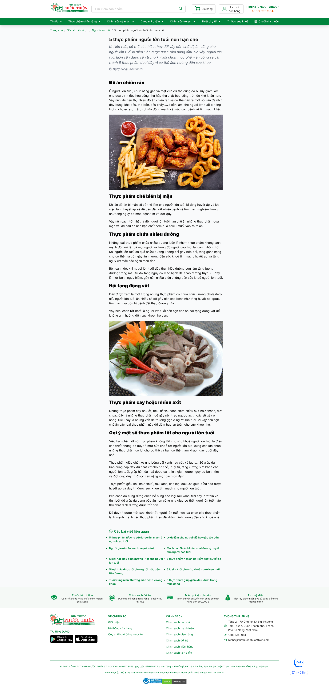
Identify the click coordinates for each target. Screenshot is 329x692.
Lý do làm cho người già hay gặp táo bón (193, 537)
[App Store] (86, 639)
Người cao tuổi (101, 30)
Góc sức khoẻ (75, 30)
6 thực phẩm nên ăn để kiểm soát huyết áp (194, 558)
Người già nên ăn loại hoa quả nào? (131, 548)
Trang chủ (56, 30)
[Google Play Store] (61, 639)
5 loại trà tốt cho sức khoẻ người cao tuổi (193, 569)
